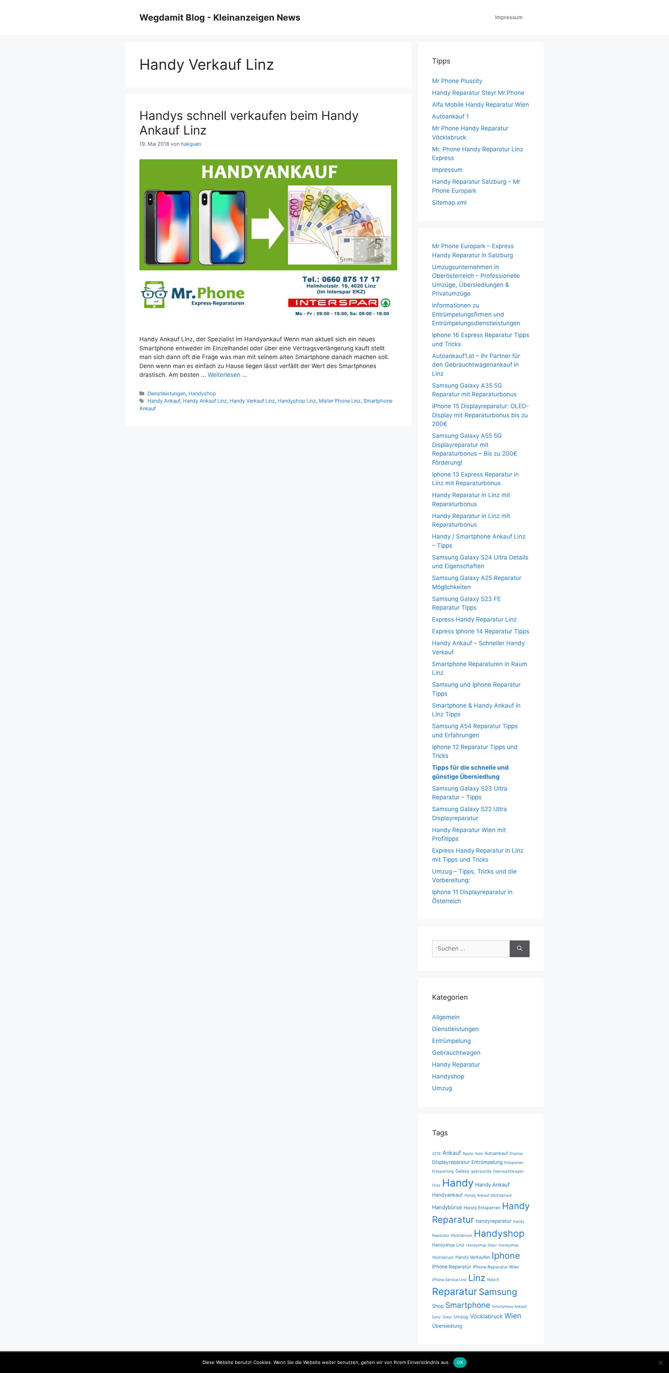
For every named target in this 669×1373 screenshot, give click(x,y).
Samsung (498, 1292)
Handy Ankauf (163, 401)
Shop (438, 1306)
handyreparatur (493, 1221)
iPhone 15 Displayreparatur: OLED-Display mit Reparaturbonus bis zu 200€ (480, 415)
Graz (436, 1185)
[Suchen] (520, 948)
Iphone (506, 1255)
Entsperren (513, 1162)
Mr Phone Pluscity (457, 80)
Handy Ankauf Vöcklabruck (488, 1195)
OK (460, 1362)
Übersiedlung (447, 1326)
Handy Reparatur (456, 1064)
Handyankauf (447, 1195)
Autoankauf (496, 1153)
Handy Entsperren (482, 1207)
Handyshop (202, 393)
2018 (436, 1153)
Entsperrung (443, 1171)
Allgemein (446, 1017)
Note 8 (493, 1279)
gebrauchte (481, 1171)
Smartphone (467, 1305)
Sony (436, 1317)
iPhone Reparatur (451, 1266)
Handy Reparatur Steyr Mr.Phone (478, 92)
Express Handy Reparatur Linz (474, 619)
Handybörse (447, 1207)
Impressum (509, 17)
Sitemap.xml (449, 202)
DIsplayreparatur (451, 1162)
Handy (458, 1183)
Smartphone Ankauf (509, 1306)
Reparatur (454, 1291)
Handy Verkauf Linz (252, 401)
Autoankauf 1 (450, 116)
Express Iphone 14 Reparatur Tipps (480, 631)
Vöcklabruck (486, 1316)
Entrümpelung (451, 1040)
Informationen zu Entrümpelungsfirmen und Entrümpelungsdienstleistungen (476, 314)
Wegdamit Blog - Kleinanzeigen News (219, 17)
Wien (513, 1315)
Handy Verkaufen (472, 1257)
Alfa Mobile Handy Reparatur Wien (480, 104)
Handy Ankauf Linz (205, 401)
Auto (479, 1153)
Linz (476, 1277)
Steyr (447, 1317)
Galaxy (462, 1171)
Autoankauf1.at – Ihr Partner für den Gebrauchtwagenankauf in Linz (476, 364)
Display (516, 1153)
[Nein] (660, 1362)
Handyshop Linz (297, 401)
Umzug (442, 1088)
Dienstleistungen (166, 393)
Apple (468, 1153)
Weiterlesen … (227, 374)
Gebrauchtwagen (456, 1052)
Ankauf (452, 1152)
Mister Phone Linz (340, 401)
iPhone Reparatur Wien (496, 1266)
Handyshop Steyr (481, 1245)
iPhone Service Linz (449, 1279)
